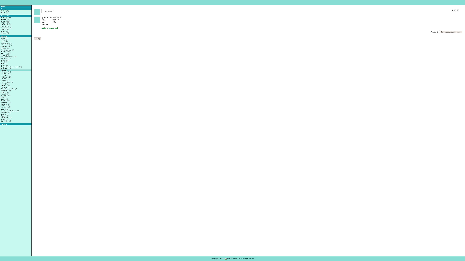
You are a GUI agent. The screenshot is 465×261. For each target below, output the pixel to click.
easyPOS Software (237, 258)
